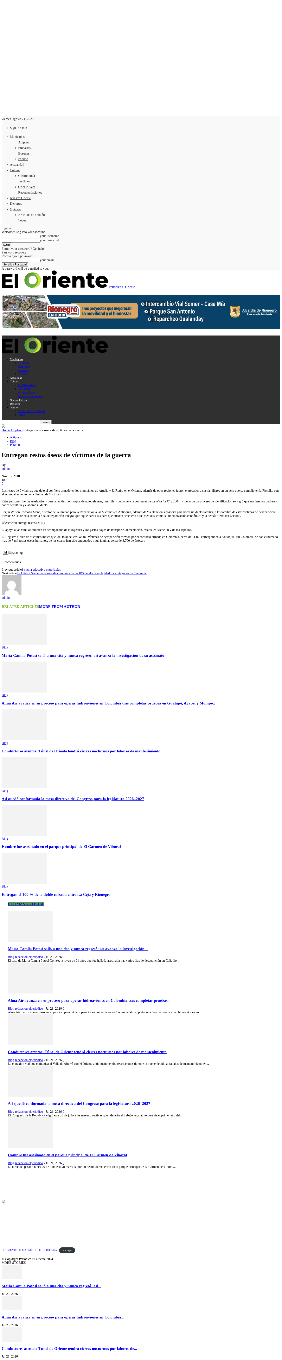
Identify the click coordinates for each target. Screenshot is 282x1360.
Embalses (24, 148)
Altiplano (24, 142)
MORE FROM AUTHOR (59, 606)
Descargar (67, 1250)
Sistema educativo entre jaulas (41, 569)
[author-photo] (11, 594)
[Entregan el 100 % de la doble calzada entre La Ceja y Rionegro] (24, 882)
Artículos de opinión (31, 215)
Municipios (17, 136)
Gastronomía (26, 175)
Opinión (15, 209)
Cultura (15, 170)
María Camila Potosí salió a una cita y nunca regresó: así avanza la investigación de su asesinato (83, 655)
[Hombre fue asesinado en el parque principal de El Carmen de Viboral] (24, 835)
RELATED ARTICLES (20, 606)
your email (47, 260)
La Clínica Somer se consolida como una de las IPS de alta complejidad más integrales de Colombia (82, 573)
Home (6, 430)
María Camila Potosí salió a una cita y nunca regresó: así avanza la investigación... (78, 949)
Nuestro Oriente (20, 198)
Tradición (24, 181)
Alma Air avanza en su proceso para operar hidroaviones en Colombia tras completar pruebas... (89, 1000)
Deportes (16, 203)
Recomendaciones (30, 192)
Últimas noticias (26, 904)
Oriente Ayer (26, 187)
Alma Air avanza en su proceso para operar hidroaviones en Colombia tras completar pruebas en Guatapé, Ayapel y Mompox (108, 703)
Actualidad (17, 164)
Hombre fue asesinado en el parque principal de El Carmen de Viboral (61, 846)
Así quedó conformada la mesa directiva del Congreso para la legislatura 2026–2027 (73, 799)
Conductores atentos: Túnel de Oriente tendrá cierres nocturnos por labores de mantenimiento (81, 751)
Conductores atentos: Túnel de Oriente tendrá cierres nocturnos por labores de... (69, 1348)
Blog (13, 441)
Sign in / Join (18, 128)
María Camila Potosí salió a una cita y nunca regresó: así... (51, 1286)
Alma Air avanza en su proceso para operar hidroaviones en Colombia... (63, 1317)
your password (49, 240)
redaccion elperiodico (29, 957)
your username (49, 236)
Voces (22, 220)
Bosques (23, 153)
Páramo (23, 159)
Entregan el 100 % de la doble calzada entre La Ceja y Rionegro (56, 894)
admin (6, 468)
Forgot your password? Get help (23, 248)
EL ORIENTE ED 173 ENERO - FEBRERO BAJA (29, 1250)
